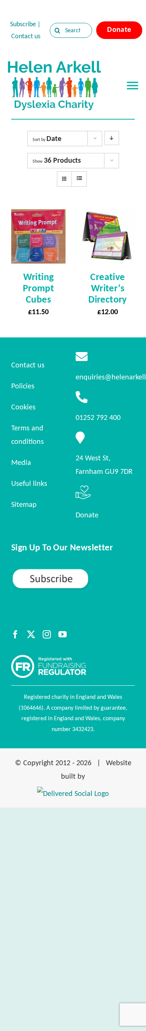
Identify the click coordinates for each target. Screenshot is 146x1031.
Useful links (29, 483)
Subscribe (23, 24)
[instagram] (47, 634)
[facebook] (15, 634)
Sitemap (24, 504)
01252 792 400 (98, 417)
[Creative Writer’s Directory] (107, 215)
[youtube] (62, 634)
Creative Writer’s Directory (107, 288)
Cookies (23, 406)
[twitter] (31, 634)
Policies (22, 385)
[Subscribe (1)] (73, 571)
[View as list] (79, 178)
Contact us (25, 36)
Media (21, 462)
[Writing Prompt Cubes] (38, 215)
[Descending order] (111, 138)
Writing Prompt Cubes (38, 288)
